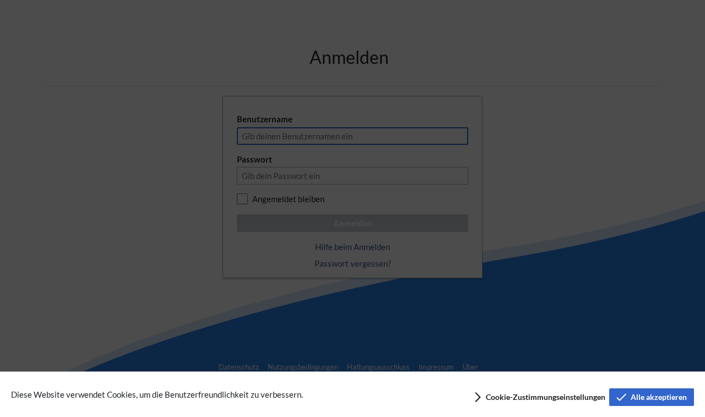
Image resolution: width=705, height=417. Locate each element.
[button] (539, 397)
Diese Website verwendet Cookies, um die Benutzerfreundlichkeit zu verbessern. (157, 394)
